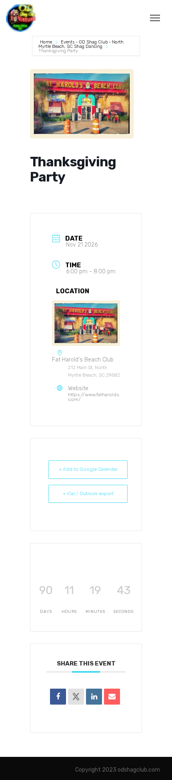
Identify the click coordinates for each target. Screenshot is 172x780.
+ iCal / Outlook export (88, 493)
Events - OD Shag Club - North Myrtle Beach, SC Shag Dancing (81, 44)
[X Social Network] (76, 697)
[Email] (112, 697)
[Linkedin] (94, 697)
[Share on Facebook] (58, 697)
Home (46, 42)
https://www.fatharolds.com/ (94, 397)
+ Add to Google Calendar (88, 469)
